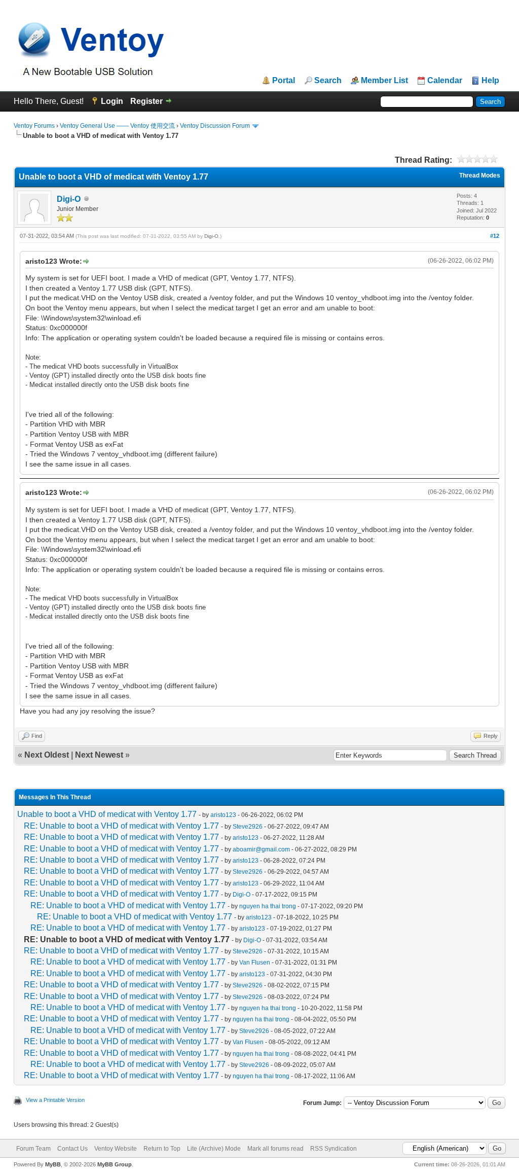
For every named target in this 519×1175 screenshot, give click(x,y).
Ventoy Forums (34, 125)
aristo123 (223, 814)
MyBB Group (114, 1164)
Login (112, 101)
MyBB (53, 1164)
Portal (283, 81)
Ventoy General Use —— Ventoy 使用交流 (117, 125)
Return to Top (161, 1148)
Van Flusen (254, 962)
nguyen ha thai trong (267, 906)
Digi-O (69, 199)
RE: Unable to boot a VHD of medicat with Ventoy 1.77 (121, 826)
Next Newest (99, 755)
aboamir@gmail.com (261, 849)
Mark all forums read (275, 1148)
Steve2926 (248, 826)
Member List (384, 81)
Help (490, 81)
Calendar (444, 81)
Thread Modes (479, 175)
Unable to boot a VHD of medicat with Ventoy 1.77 (107, 814)
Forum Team (33, 1148)
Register (146, 101)
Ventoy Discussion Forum (215, 125)
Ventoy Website (115, 1148)
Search (328, 81)
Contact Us (72, 1148)
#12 (494, 236)
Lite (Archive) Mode (214, 1148)
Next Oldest (46, 755)
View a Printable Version (55, 1100)
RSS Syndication (333, 1148)
